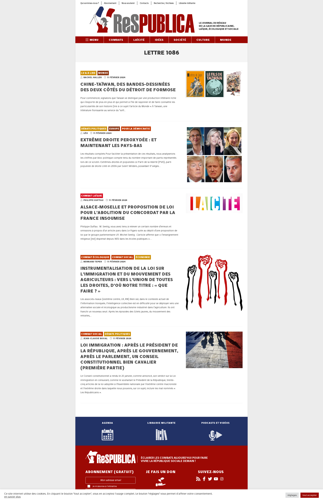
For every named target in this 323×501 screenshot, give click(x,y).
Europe (114, 128)
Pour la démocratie (136, 128)
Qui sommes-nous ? (89, 3)
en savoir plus (12, 496)
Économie (143, 257)
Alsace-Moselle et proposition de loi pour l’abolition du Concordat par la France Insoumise (127, 212)
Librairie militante (187, 3)
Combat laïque (91, 195)
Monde (103, 73)
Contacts (144, 3)
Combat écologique (95, 257)
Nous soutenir (128, 3)
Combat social (122, 257)
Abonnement (110, 3)
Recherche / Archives (164, 3)
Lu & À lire (88, 73)
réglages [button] (292, 495)
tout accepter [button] (309, 495)
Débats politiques (93, 128)
